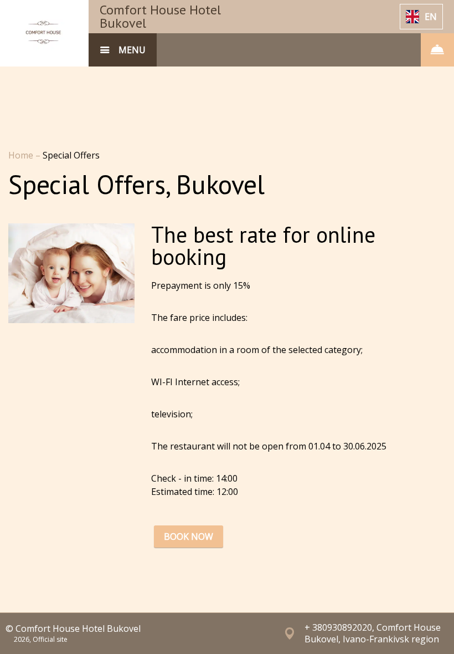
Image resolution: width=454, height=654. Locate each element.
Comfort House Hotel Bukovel (160, 16)
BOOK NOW (188, 536)
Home (21, 155)
